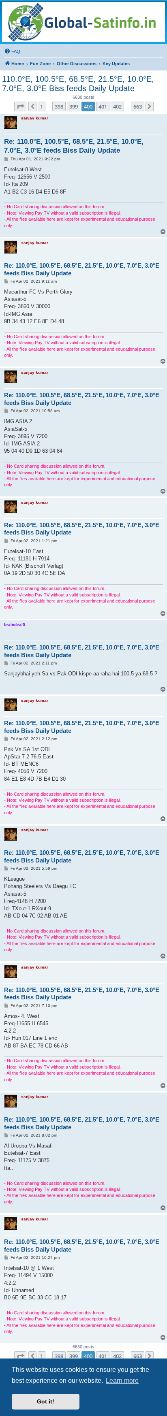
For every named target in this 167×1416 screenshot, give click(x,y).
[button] (20, 106)
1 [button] (41, 106)
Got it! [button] (45, 1401)
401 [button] (102, 106)
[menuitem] (12, 51)
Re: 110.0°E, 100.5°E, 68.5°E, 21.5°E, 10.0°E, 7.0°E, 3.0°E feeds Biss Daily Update (73, 146)
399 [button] (73, 106)
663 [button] (137, 106)
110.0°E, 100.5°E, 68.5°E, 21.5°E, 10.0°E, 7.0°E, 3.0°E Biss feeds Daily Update (78, 84)
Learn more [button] (122, 1380)
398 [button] (59, 106)
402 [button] (117, 106)
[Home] (83, 22)
